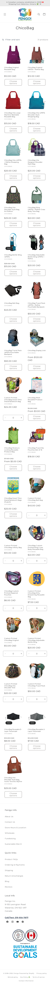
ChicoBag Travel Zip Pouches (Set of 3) (36, 449)
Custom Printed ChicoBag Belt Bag (35, 499)
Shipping (9, 870)
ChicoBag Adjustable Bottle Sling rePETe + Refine (36, 257)
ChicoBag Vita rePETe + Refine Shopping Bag (12, 162)
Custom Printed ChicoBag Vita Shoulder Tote (10, 686)
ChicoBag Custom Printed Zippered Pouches (11, 593)
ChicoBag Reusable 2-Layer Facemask (36, 730)
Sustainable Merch (13, 844)
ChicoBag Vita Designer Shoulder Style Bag (35, 162)
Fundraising (10, 838)
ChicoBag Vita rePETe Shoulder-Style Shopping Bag (36, 115)
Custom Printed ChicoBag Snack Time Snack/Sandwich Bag (12, 399)
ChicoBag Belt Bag (11, 303)
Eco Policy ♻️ (25, 977)
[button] (5, 14)
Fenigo (16, 973)
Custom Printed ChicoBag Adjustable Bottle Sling (36, 640)
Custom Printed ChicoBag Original (11, 639)
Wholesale (9, 833)
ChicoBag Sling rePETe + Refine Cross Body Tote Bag (36, 209)
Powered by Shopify (26, 973)
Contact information (26, 981)
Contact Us (10, 822)
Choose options (13, 82)
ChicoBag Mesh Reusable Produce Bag (35, 399)
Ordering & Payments (15, 865)
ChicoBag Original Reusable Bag (11, 68)
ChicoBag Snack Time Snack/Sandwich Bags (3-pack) (13, 500)
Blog (7, 881)
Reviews (8, 887)
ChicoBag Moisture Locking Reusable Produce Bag (11, 450)
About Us (9, 816)
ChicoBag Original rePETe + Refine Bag (36, 68)
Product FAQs (11, 859)
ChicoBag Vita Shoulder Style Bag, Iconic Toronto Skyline (13, 779)
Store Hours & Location (15, 827)
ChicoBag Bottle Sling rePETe (13, 256)
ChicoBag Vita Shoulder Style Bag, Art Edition (12, 209)
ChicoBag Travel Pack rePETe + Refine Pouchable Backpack (36, 305)
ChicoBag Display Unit (37, 350)
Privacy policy (42, 973)
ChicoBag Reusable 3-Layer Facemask (13, 730)
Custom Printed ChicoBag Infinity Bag (13, 546)
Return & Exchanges (14, 876)
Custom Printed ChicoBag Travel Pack (36, 685)
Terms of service (39, 977)
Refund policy (13, 977)
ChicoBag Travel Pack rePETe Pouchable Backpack (13, 352)
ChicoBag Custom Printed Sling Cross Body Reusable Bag (35, 547)
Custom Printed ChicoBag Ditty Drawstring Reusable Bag (36, 594)
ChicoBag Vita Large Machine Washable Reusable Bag (12, 115)
